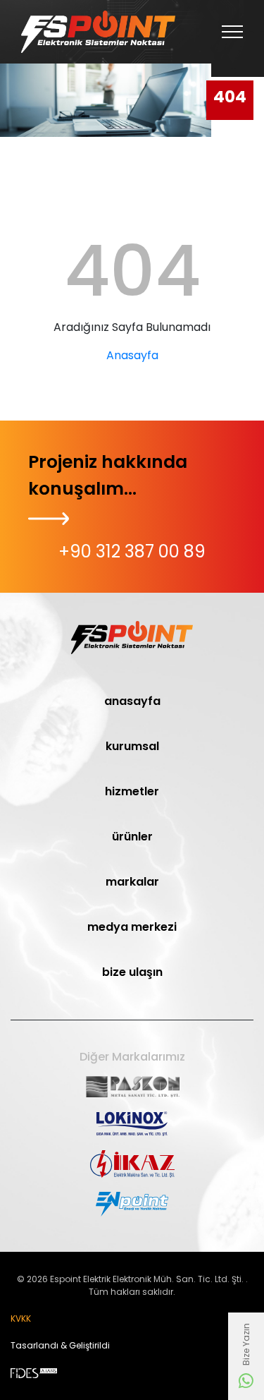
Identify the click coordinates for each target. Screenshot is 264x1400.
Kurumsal (132, 746)
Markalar (132, 882)
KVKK (21, 1318)
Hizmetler (132, 791)
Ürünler (132, 836)
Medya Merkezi (132, 927)
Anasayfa (132, 355)
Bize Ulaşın (132, 972)
